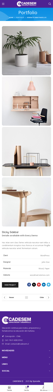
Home (11, 17)
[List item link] (26, 340)
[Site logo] (26, 3)
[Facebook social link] (29, 285)
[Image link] (16, 320)
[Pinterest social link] (39, 285)
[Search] (49, 3)
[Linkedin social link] (44, 285)
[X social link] (34, 285)
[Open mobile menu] (3, 3)
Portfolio (20, 17)
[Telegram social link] (49, 285)
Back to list (26, 297)
